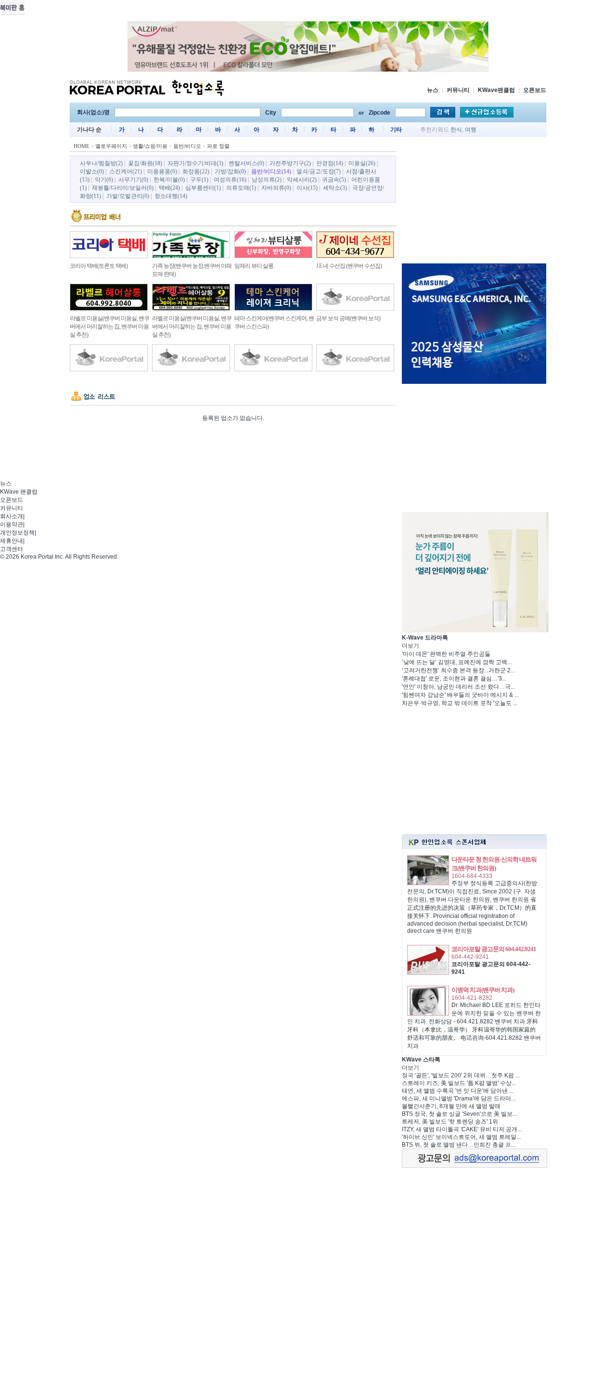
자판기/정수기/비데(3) (195, 163)
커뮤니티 (458, 90)
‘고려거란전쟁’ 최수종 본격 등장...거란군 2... (458, 670)
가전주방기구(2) (290, 163)
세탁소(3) (335, 187)
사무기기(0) (133, 179)
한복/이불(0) (169, 179)
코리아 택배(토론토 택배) (99, 265)
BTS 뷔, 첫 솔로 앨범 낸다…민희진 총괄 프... (458, 1144)
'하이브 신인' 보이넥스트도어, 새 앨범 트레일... (461, 1137)
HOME (82, 146)
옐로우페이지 (111, 146)
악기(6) (104, 179)
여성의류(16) (230, 179)
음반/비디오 (187, 146)
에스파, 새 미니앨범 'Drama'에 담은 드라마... (458, 1098)
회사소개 (11, 516)
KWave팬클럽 (496, 90)
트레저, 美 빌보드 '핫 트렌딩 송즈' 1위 (450, 1121)
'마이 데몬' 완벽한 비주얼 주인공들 (446, 654)
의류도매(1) (241, 187)
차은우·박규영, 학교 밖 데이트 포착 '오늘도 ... (459, 703)
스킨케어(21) (125, 171)
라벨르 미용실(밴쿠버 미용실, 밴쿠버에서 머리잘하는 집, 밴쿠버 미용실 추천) (109, 326)
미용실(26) (361, 163)
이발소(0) (92, 171)
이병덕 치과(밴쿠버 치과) (482, 990)
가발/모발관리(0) (127, 196)
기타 (396, 129)
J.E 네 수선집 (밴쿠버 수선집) (349, 265)
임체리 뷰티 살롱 (253, 265)
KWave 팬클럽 (19, 491)
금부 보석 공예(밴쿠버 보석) (348, 318)
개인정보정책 (17, 532)
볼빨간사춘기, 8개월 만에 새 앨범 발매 (451, 1106)
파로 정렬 (218, 146)
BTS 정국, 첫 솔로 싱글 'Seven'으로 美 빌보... (459, 1114)
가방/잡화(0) (230, 171)
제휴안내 (11, 540)
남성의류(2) (267, 179)
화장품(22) (195, 171)
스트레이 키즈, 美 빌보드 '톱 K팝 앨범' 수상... (459, 1083)
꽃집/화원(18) (145, 163)
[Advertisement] (474, 202)
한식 (456, 129)
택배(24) (169, 187)
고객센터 (11, 549)
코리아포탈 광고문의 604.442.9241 (493, 949)
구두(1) (199, 179)
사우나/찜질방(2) (101, 163)
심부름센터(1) (203, 187)
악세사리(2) (302, 179)
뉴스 (432, 90)
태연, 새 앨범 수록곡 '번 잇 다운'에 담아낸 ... (457, 1090)
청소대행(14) (170, 196)
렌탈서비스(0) (246, 163)
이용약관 (11, 524)
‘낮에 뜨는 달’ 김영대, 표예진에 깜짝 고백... (457, 662)
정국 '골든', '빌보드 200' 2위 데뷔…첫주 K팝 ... (461, 1075)
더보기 (410, 645)
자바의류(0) (276, 187)
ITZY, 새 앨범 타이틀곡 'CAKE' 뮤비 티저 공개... (462, 1129)
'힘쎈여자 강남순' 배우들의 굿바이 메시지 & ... (460, 695)
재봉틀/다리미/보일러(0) (123, 187)
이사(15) (307, 187)
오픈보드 (534, 90)
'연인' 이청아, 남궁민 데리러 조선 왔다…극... (458, 686)
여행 (470, 129)
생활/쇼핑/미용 (150, 146)
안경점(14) (329, 163)
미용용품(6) (162, 171)
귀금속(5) (334, 179)
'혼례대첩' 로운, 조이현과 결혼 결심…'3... (454, 678)
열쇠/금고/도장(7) (318, 171)
